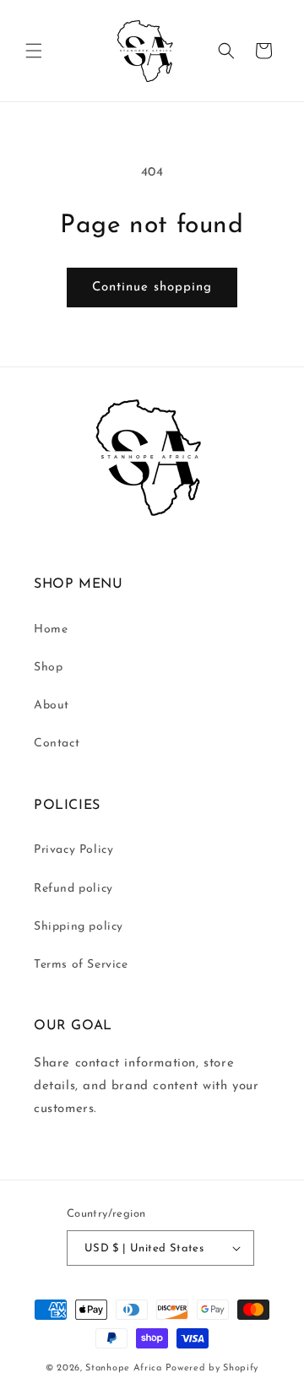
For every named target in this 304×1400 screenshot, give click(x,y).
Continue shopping (152, 287)
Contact (56, 743)
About (51, 705)
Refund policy (73, 888)
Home (51, 629)
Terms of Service (81, 964)
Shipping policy (78, 926)
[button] (33, 50)
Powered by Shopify (212, 1368)
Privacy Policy (73, 850)
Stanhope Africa (123, 1368)
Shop (48, 667)
